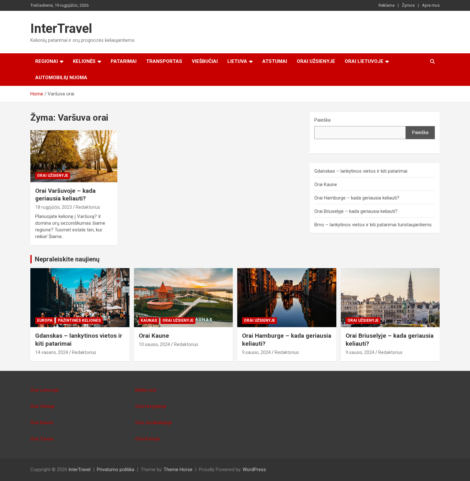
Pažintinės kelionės (79, 320)
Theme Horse (178, 469)
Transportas (164, 61)
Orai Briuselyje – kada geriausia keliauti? (355, 211)
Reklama (387, 5)
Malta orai (145, 390)
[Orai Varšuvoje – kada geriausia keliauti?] (73, 156)
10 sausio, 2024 (154, 344)
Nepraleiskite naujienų (67, 259)
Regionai (46, 61)
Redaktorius (88, 207)
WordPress (254, 469)
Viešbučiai (205, 61)
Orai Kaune (325, 184)
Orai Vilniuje (42, 406)
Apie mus (431, 5)
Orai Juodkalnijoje (153, 422)
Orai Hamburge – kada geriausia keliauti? (356, 198)
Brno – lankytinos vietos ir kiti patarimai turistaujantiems (373, 225)
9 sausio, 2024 (256, 352)
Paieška (322, 120)
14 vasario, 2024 (51, 352)
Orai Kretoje (147, 439)
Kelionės (84, 61)
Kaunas (149, 320)
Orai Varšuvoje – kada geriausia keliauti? (65, 194)
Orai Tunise (42, 439)
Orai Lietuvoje (364, 61)
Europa (44, 320)
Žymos (408, 5)
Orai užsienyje (316, 61)
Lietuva (237, 61)
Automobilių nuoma (61, 77)
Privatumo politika (115, 469)
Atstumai (274, 61)
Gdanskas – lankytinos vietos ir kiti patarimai (360, 171)
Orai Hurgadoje (150, 406)
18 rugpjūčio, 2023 (53, 207)
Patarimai (124, 61)
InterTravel (61, 28)
